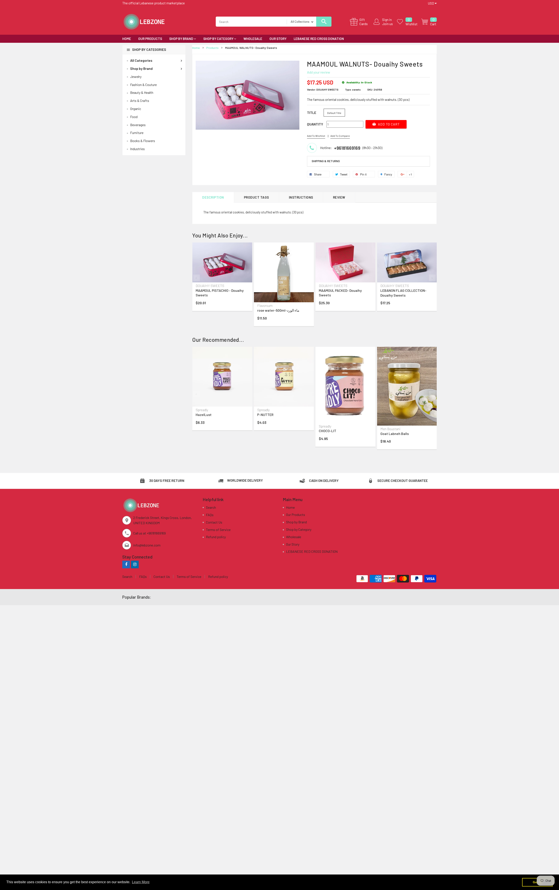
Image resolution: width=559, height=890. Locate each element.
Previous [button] (196, 278)
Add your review (318, 72)
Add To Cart (388, 124)
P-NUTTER (265, 414)
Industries (137, 149)
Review (339, 197)
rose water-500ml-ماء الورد (278, 310)
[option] (222, 277)
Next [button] (432, 278)
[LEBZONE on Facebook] (126, 564)
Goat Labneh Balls (394, 433)
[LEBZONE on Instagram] (135, 564)
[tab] (368, 161)
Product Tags (256, 197)
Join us (387, 24)
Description (213, 197)
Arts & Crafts (139, 100)
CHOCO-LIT (327, 431)
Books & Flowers (142, 141)
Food (134, 117)
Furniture (136, 133)
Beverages (138, 125)
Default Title (334, 112)
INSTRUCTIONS (301, 197)
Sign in (387, 19)
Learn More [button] (141, 882)
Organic (135, 109)
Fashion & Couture (143, 84)
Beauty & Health (141, 92)
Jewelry (135, 76)
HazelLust (204, 414)
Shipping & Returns (326, 161)
